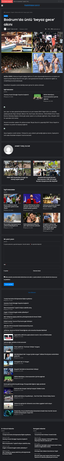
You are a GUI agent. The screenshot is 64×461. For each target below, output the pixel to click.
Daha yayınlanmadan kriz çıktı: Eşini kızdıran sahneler (31, 225)
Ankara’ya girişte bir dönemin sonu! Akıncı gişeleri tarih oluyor (33, 403)
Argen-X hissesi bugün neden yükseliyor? (16, 312)
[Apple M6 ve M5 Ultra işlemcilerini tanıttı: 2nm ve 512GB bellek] (8, 337)
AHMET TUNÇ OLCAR (12, 29)
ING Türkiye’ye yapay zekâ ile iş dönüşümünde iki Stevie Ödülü (22, 317)
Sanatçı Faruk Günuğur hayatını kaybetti (16, 94)
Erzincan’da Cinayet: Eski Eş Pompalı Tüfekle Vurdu (29, 388)
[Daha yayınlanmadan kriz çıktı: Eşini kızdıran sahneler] (31, 218)
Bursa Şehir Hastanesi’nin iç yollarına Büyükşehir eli (12, 225)
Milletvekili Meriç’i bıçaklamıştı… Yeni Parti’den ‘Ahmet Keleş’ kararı (34, 396)
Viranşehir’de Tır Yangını (21, 362)
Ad (5, 264)
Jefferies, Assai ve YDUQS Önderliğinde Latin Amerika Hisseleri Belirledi (25, 330)
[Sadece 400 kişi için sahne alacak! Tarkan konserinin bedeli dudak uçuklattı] (31, 199)
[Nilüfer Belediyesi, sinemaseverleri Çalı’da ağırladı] (37, 97)
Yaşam (12, 12)
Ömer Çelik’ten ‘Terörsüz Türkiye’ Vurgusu (27, 347)
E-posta (6, 270)
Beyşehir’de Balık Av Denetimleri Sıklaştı (26, 369)
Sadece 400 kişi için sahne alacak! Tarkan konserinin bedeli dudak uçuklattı (31, 206)
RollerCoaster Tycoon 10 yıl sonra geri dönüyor (18, 321)
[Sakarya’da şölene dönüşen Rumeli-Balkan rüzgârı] (51, 199)
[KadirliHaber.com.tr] (32, 5)
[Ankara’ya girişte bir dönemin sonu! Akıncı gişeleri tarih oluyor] (8, 406)
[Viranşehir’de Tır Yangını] (8, 364)
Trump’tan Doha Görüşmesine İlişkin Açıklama (18, 299)
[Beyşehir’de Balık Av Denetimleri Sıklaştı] (8, 371)
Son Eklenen (32, 292)
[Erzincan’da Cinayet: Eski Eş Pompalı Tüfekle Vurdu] (8, 391)
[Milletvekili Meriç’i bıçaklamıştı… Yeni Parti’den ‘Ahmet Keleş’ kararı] (8, 398)
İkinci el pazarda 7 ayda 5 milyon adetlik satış (25, 1)
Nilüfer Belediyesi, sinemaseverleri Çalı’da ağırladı (51, 97)
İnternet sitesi (37, 270)
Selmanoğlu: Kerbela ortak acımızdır (15, 342)
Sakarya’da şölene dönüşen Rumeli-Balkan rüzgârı (51, 205)
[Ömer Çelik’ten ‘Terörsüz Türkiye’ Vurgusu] (8, 349)
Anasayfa (7, 12)
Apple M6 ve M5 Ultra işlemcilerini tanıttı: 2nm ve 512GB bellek (33, 335)
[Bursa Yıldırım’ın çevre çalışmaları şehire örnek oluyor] (12, 199)
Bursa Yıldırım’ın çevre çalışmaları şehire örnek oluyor (11, 206)
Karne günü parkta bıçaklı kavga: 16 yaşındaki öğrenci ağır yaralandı (24, 384)
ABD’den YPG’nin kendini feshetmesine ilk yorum (18, 326)
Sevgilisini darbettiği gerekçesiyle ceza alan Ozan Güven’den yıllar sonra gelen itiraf (50, 226)
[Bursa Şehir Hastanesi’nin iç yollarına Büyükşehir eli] (12, 218)
